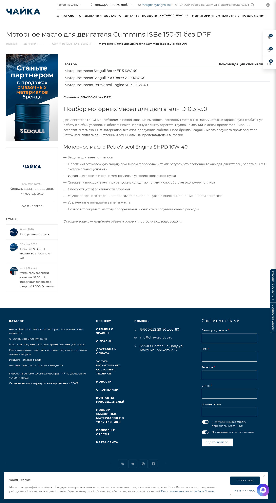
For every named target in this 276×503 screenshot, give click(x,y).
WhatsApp (143, 464)
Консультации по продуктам (32, 189)
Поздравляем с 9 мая (34, 234)
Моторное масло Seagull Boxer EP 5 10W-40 (101, 71)
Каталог (16, 321)
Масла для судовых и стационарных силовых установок (47, 344)
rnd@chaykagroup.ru (157, 5)
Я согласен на (229, 423)
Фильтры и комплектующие (28, 338)
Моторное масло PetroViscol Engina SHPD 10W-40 (106, 85)
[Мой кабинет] (268, 5)
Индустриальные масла (25, 359)
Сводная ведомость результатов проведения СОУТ (43, 383)
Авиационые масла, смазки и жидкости (36, 365)
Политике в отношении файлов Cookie (187, 491)
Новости (104, 381)
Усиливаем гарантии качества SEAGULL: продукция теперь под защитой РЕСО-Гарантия (37, 279)
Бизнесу (103, 321)
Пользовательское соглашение (233, 432)
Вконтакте (122, 464)
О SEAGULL (104, 341)
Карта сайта (107, 442)
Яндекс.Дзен (153, 464)
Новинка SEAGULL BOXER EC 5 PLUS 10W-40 (35, 253)
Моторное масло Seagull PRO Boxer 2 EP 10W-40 (105, 78)
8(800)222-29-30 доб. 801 (114, 5)
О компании (107, 389)
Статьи (11, 219)
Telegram (133, 464)
